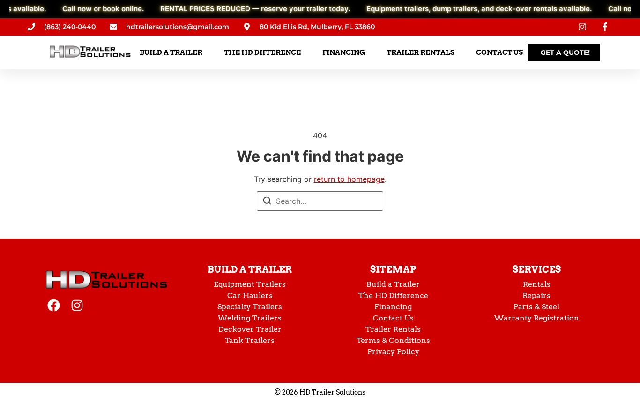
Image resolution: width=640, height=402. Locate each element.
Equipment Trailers (250, 284)
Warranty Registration (536, 317)
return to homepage (349, 179)
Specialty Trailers (249, 306)
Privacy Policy (393, 351)
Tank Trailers (250, 340)
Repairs (536, 295)
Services (537, 269)
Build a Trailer (250, 269)
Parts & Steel (536, 306)
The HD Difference (393, 295)
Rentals (537, 284)
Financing (393, 306)
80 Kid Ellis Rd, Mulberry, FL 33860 (317, 26)
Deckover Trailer (250, 329)
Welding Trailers (250, 317)
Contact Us (393, 317)
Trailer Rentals (393, 329)
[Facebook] (54, 305)
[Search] (267, 202)
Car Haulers (250, 295)
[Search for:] (320, 201)
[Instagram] (77, 305)
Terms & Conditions (393, 340)
